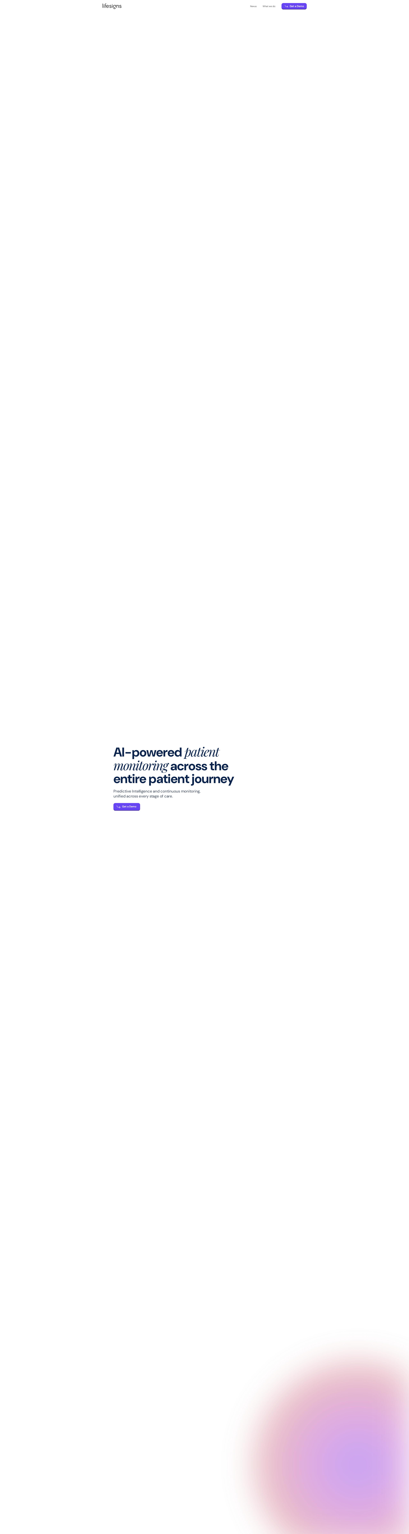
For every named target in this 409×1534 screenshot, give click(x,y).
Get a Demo (297, 6)
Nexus (253, 6)
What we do (269, 6)
